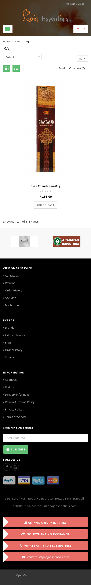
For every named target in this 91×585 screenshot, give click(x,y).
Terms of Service (16, 417)
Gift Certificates (15, 335)
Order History (13, 290)
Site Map (10, 298)
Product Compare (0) (72, 68)
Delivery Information (18, 394)
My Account (12, 305)
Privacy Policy (13, 409)
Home (6, 41)
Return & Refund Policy (19, 402)
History (9, 387)
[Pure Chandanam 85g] (45, 129)
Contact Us (12, 275)
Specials (10, 357)
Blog (8, 342)
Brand (17, 41)
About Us (11, 380)
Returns (10, 283)
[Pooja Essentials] (45, 15)
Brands (9, 327)
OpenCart (22, 575)
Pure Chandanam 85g (45, 186)
